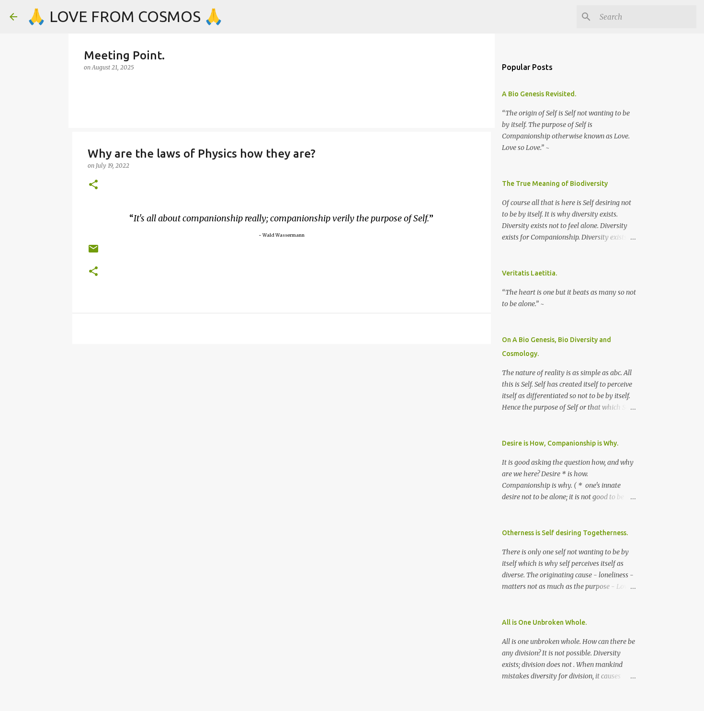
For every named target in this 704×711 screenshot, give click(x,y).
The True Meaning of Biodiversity (555, 183)
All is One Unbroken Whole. (544, 622)
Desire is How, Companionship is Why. (560, 443)
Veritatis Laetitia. (529, 273)
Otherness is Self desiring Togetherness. (565, 533)
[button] (93, 185)
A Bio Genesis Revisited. (539, 94)
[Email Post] (93, 252)
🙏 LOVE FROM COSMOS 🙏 (125, 16)
